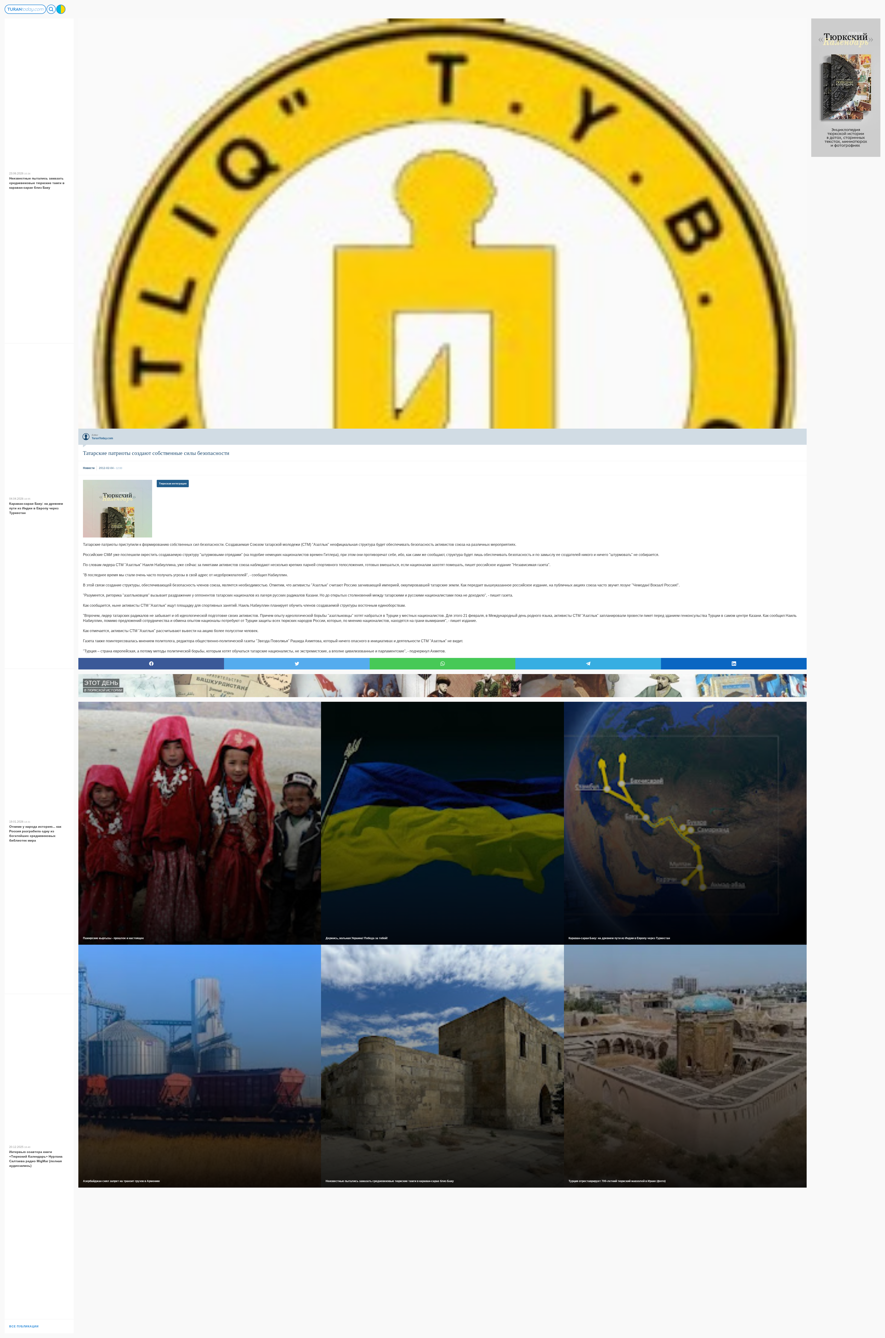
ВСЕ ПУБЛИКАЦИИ (24, 1326)
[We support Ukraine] (60, 9)
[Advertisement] (845, 226)
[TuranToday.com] (25, 9)
